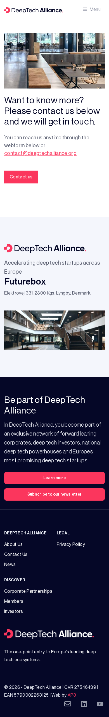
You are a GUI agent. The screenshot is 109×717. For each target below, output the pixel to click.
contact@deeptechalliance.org (40, 153)
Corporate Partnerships (28, 591)
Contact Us (15, 554)
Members (13, 601)
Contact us (21, 177)
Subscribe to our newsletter (54, 494)
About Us (13, 544)
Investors (13, 611)
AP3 (72, 695)
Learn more (54, 478)
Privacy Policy (71, 544)
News (10, 564)
